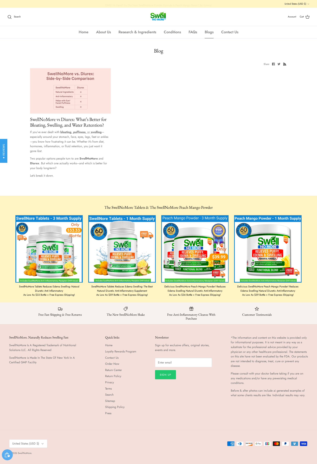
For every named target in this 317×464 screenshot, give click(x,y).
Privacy (109, 382)
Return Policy (113, 376)
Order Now (112, 364)
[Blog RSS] (285, 63)
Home (83, 32)
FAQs (193, 32)
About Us (103, 32)
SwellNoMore (24, 453)
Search (109, 395)
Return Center (113, 370)
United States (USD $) (295, 4)
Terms (108, 388)
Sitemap (110, 401)
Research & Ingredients (137, 32)
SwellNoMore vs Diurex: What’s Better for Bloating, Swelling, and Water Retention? (68, 122)
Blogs (209, 32)
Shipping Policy (115, 407)
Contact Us (229, 32)
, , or (81, 132)
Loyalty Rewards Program (120, 351)
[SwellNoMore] (158, 16)
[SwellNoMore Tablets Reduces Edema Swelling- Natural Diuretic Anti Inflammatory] (49, 249)
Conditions (172, 32)
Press (108, 413)
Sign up (165, 375)
